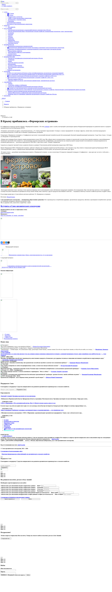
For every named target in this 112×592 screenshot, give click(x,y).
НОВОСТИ (7, 25)
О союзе (6, 420)
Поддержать (4, 467)
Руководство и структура (11, 421)
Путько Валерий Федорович (69, 365)
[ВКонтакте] (2, 242)
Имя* (39, 485)
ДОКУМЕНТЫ (8, 82)
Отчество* (40, 489)
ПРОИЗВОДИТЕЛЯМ (9, 56)
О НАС (6, 12)
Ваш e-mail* (54, 492)
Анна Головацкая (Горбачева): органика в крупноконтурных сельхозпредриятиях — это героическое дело (32, 410)
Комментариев (5, 244)
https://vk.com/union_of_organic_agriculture (12, 215)
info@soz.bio (55, 439)
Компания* (40, 491)
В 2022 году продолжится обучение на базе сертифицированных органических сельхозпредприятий (35, 73)
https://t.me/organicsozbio (7, 212)
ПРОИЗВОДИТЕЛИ (9, 44)
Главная (7, 101)
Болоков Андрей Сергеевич (59, 371)
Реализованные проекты (14, 22)
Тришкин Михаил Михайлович (79, 362)
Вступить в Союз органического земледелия (19, 24)
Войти (30, 499)
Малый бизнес (11, 197)
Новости (6, 104)
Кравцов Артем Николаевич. (90, 368)
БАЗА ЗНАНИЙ (8, 28)
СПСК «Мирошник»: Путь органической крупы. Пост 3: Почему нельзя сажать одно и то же (28, 403)
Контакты (7, 425)
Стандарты (7, 427)
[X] (9, 242)
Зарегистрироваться (10, 499)
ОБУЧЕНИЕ (7, 71)
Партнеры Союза (9, 423)
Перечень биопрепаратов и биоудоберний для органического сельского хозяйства (26, 454)
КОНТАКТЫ (7, 95)
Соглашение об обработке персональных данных (15, 497)
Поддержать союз (9, 430)
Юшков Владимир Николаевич (41, 346)
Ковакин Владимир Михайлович (91, 374)
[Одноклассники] (4, 242)
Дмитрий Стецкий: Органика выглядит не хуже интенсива (18, 396)
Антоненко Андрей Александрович (12, 359)
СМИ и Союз (8, 424)
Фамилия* (40, 487)
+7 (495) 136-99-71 (7, 436)
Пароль (3, 571)
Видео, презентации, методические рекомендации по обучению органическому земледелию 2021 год (35, 74)
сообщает (47, 126)
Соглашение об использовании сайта (11, 451)
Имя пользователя (6, 568)
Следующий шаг (5, 538)
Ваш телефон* (59, 494)
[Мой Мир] (6, 242)
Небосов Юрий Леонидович (54, 377)
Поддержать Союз (21, 389)
